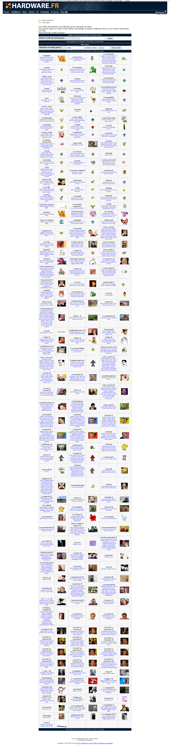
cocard (52, 79)
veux (70, 380)
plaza (79, 243)
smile (71, 418)
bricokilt (105, 163)
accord (83, 233)
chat (41, 57)
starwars (103, 486)
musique (113, 634)
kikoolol (77, 191)
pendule (82, 59)
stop (72, 234)
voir (74, 380)
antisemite (49, 613)
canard (113, 691)
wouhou (71, 530)
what (114, 392)
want (79, 155)
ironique (112, 435)
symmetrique (45, 287)
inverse (51, 169)
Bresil (78, 404)
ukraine (44, 699)
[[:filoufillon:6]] (61, 590)
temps (79, 233)
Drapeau (47, 498)
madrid (112, 545)
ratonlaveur (81, 585)
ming (43, 359)
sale (44, 366)
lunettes (51, 508)
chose (113, 57)
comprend (111, 391)
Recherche (160, 12)
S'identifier (44, 12)
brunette (48, 407)
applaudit (50, 112)
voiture (46, 275)
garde (45, 184)
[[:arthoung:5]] (92, 447)
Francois (43, 564)
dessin (42, 363)
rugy (113, 223)
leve (79, 234)
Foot (81, 403)
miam (81, 255)
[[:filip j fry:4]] (61, 303)
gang (113, 546)
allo (84, 530)
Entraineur (75, 409)
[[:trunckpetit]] (124, 517)
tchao (102, 592)
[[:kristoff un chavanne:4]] (124, 641)
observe (109, 69)
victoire (41, 111)
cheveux (47, 446)
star (105, 350)
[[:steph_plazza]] (93, 244)
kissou (82, 273)
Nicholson (108, 243)
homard (107, 222)
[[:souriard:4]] (124, 616)
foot (115, 539)
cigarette (75, 656)
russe (79, 707)
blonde (112, 351)
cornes (106, 144)
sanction (79, 519)
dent (113, 70)
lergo (40, 260)
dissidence (108, 595)
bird (44, 679)
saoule (107, 236)
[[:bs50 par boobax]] (61, 206)
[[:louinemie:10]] (61, 631)
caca (115, 214)
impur (76, 476)
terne (107, 136)
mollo (77, 596)
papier (105, 213)
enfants (47, 262)
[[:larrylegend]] (61, 681)
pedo (71, 467)
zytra (50, 152)
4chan (105, 339)
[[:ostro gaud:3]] (124, 272)
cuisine (71, 420)
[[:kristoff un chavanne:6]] (93, 652)
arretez (113, 666)
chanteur (77, 617)
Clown (47, 543)
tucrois (113, 470)
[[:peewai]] (124, 154)
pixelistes (43, 272)
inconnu (109, 438)
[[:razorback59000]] (93, 350)
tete (111, 246)
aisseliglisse (75, 559)
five (49, 395)
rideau (45, 69)
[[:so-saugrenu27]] (93, 708)
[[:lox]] (62, 100)
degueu (41, 362)
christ (110, 586)
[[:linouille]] (93, 90)
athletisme (45, 557)
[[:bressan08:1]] (124, 252)
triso (51, 310)
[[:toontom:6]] (124, 578)
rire (103, 363)
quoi (102, 394)
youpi (45, 111)
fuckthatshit (112, 368)
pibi (51, 410)
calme (81, 596)
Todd (46, 395)
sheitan (114, 145)
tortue (71, 302)
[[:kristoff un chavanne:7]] (124, 652)
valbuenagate (111, 548)
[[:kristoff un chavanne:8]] (62, 663)
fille (49, 292)
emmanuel (44, 590)
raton (74, 510)
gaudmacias (112, 269)
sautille (103, 569)
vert (106, 56)
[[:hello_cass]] (61, 80)
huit (76, 252)
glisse (75, 555)
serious (107, 389)
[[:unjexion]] (124, 556)
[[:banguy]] (124, 198)
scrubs (42, 392)
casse (50, 78)
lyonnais (104, 548)
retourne (41, 173)
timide (104, 69)
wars (102, 487)
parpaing (113, 450)
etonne (105, 395)
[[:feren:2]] (92, 499)
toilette (109, 213)
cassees (46, 79)
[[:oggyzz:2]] (124, 681)
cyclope (41, 119)
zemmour (49, 271)
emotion (109, 394)
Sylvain (103, 586)
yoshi (71, 69)
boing (80, 365)
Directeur (75, 407)
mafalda (47, 406)
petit (103, 207)
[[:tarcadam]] (93, 690)
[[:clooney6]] (92, 233)
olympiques (44, 558)
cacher (44, 70)
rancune (108, 200)
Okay (81, 411)
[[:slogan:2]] (92, 556)
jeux (50, 557)
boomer (43, 617)
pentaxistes (49, 272)
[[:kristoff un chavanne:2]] (62, 641)
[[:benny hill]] (61, 181)
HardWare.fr (16, 12)
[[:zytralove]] (93, 154)
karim (102, 539)
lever (81, 234)
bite (76, 380)
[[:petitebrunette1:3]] (61, 406)
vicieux (104, 72)
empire (114, 90)
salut (51, 57)
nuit (75, 98)
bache (77, 556)
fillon (76, 579)
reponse (80, 590)
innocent (82, 377)
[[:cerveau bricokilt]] (124, 162)
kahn (50, 281)
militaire (46, 182)
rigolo (77, 379)
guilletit (46, 298)
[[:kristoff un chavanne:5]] (62, 652)
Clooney (82, 230)
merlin (105, 588)
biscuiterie (81, 102)
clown (46, 263)
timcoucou (43, 368)
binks (111, 486)
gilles (52, 501)
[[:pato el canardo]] (62, 221)
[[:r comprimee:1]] (92, 681)
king (113, 245)
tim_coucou (108, 239)
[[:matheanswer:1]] (61, 350)
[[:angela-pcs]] (61, 233)
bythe (83, 380)
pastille (113, 127)
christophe (73, 631)
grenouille (104, 406)
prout (110, 449)
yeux (77, 305)
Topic (78, 403)
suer (78, 468)
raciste (43, 613)
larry (41, 679)
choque (114, 394)
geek (114, 253)
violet (74, 80)
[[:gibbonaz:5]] (61, 486)
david (112, 386)
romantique (76, 273)
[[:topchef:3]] (61, 435)
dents (104, 59)
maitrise (77, 236)
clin (45, 199)
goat (51, 426)
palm (51, 348)
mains (49, 493)
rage (48, 363)
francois (71, 579)
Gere (78, 411)
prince (108, 379)
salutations (46, 254)
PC (37, 12)
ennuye (113, 234)
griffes (79, 594)
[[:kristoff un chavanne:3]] (93, 641)
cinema (77, 231)
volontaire (75, 590)
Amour (44, 499)
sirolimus (51, 275)
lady (102, 348)
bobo (47, 81)
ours (113, 305)
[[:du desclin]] (62, 708)
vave (43, 681)
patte (51, 60)
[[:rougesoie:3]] (61, 499)
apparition (44, 72)
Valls (83, 499)
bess (104, 542)
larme (71, 470)
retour (83, 579)
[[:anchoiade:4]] (62, 517)
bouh (51, 262)
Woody (71, 682)
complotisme (46, 619)
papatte (46, 61)
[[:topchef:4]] (92, 435)
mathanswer (46, 354)
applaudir (47, 114)
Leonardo (73, 404)
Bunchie (107, 63)
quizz (74, 366)
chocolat (79, 420)
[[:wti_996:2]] (61, 508)
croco (77, 317)
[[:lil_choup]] (124, 214)
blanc (104, 274)
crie (115, 682)
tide (109, 395)
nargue (75, 533)
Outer (44, 546)
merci (82, 82)
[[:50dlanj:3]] (93, 699)
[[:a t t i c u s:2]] (61, 601)
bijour (74, 710)
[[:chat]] (124, 206)
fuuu (45, 363)
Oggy (102, 680)
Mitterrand (49, 564)
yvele (50, 134)
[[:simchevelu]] (124, 58)
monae (46, 600)
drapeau (75, 432)
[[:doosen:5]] (124, 508)
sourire (50, 72)
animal (105, 208)
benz (112, 539)
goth (79, 120)
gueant (103, 433)
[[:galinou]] (124, 110)
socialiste (73, 379)
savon (73, 556)
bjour (114, 408)
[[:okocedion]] (62, 420)
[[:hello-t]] (124, 182)
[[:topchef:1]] (124, 420)
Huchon (46, 303)
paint (49, 137)
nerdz (103, 254)
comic (52, 363)
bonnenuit (74, 102)
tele (82, 243)
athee (103, 389)
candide (72, 593)
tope (52, 395)
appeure (41, 360)
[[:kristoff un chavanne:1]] (124, 631)
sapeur (42, 603)
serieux (109, 388)
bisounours (49, 269)
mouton (103, 172)
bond (71, 365)
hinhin (52, 295)
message (113, 284)
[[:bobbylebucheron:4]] (92, 331)
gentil (48, 274)
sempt (78, 510)
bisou (104, 305)
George (77, 230)
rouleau (110, 216)
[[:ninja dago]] (93, 119)
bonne (71, 98)
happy (72, 416)
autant (75, 233)
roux (42, 296)
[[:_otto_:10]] (61, 672)
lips (71, 270)
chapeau (104, 91)
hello (41, 59)
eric (115, 254)
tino (83, 365)
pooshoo (44, 379)
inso (78, 275)
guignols (49, 567)
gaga (102, 56)
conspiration (46, 620)
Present (47, 501)
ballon (114, 518)
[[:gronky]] (61, 213)
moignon (104, 420)
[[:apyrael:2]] (62, 699)
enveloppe (112, 285)
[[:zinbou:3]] (93, 271)
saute (72, 363)
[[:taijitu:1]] (62, 340)
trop (83, 272)
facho (111, 706)
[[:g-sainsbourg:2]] (61, 568)
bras (49, 392)
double (43, 325)
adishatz (46, 688)
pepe (72, 528)
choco (81, 100)
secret (48, 260)
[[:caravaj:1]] (124, 699)
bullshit (52, 624)
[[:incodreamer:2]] (124, 317)
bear (71, 468)
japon (77, 213)
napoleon (105, 88)
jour (111, 408)
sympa (110, 142)
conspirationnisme (46, 623)
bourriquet (74, 362)
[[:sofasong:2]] (124, 458)
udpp (83, 418)
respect (72, 236)
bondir (76, 365)
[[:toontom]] (93, 568)
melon (46, 201)
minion (41, 507)
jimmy (42, 631)
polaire (103, 500)
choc (105, 394)
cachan (46, 326)
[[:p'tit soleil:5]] (124, 406)
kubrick (110, 245)
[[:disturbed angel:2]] (93, 261)
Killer (51, 544)
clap (53, 111)
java (82, 617)
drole (46, 667)
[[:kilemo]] (124, 447)
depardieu (77, 332)
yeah (110, 361)
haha (83, 339)
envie (82, 155)
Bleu (51, 498)
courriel (107, 285)
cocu (102, 145)
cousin (112, 542)
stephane (74, 243)
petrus (107, 79)
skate (41, 206)
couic (77, 645)
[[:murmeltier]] (93, 69)
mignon (107, 207)
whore (42, 332)
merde (104, 233)
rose (49, 69)
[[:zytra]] (61, 154)
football (103, 540)
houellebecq (73, 673)
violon (108, 634)
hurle (108, 683)
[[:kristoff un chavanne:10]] (124, 663)
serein (81, 559)
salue (45, 511)
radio (74, 634)
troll (114, 63)
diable (106, 142)
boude (114, 230)
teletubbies (73, 517)
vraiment (114, 388)
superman (113, 262)
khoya (108, 542)
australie (49, 175)
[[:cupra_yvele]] (61, 134)
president (72, 376)
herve (42, 611)
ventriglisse (80, 555)
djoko (42, 416)
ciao (103, 63)
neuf (73, 255)
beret (47, 690)
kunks (104, 256)
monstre (108, 57)
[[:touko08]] (93, 198)
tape (52, 392)
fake (47, 624)
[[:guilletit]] (61, 294)
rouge (77, 129)
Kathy (104, 602)
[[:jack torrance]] (124, 244)
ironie (108, 435)
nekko (41, 254)
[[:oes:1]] (93, 283)
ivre (111, 231)
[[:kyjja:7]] (124, 672)
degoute (113, 233)
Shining (82, 568)
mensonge (43, 624)
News (25, 12)
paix (50, 377)
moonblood (105, 594)
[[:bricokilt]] (124, 69)
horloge (77, 59)
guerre (50, 697)
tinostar (41, 82)
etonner (77, 426)
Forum (6, 12)
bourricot (74, 456)
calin (49, 382)
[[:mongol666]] (124, 100)
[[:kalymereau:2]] (92, 303)
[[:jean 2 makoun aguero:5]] (92, 529)
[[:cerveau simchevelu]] (62, 144)
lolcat (44, 243)
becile (50, 566)
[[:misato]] (93, 110)
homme (109, 588)
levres (78, 270)
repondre (74, 591)
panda (51, 376)
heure (79, 60)
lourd (110, 236)
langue (45, 189)
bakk (40, 251)
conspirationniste (46, 621)
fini (83, 645)
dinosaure (112, 59)
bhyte (79, 380)
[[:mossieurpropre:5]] (124, 529)
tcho (72, 223)
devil (111, 147)
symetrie (50, 492)
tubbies (82, 517)
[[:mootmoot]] (124, 172)
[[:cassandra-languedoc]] (93, 206)
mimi (111, 207)
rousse (46, 296)
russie (49, 699)
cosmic (114, 586)
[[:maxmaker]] (124, 80)
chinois (46, 365)
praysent (72, 425)
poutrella (43, 310)
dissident (112, 594)
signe (52, 679)
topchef (73, 419)
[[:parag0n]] (93, 222)
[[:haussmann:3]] (61, 283)
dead (52, 214)
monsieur (109, 447)
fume (79, 655)
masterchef (79, 419)
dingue (50, 296)
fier (52, 128)
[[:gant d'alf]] (92, 144)
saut (82, 362)
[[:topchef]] (92, 420)
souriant (73, 72)
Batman (81, 699)
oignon (49, 251)
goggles (42, 510)
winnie (79, 362)
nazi (52, 611)
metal (76, 120)
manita (82, 593)
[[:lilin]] (61, 172)
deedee (114, 680)
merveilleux (42, 274)
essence (112, 367)
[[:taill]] (93, 190)
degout (47, 360)
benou (103, 197)
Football (73, 403)
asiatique (112, 363)
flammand (104, 438)
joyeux (108, 446)
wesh (42, 377)
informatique (77, 164)
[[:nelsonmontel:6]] (92, 601)
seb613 (43, 271)
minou (111, 205)
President (74, 410)
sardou (77, 615)
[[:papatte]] (61, 58)
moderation (77, 520)
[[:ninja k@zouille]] (124, 119)
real (109, 545)
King (44, 544)
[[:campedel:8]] (124, 690)
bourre (108, 231)
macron (50, 590)
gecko (104, 470)
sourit (52, 154)
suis (72, 531)
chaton (106, 205)
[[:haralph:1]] (124, 499)
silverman (103, 388)
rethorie (106, 275)
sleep (73, 99)
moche (111, 253)
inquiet (113, 163)
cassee (41, 79)
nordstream (44, 697)
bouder (103, 231)
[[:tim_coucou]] (125, 233)
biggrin (71, 222)
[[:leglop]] (124, 189)
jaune (45, 234)
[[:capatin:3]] (92, 458)
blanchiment (108, 439)
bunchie (114, 348)
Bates (108, 602)
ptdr (50, 666)
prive (102, 285)
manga (73, 213)
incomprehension (107, 392)
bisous (74, 270)
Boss (78, 410)
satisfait (108, 93)
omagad (75, 418)
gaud (41, 268)
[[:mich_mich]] (62, 110)
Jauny (108, 229)
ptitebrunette (45, 410)
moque (103, 370)
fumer (83, 655)
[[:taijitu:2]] (92, 340)
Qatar (80, 409)
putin (75, 707)
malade (103, 262)
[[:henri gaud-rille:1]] (61, 271)
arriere (52, 351)
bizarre (43, 293)
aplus (47, 60)
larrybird (48, 681)
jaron (79, 533)
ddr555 (42, 169)
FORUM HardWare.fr (47, 20)
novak (46, 416)
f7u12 (109, 339)
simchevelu (46, 148)
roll (113, 216)
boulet (51, 146)
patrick (43, 554)
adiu (42, 688)
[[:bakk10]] (61, 252)
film (80, 231)
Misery (113, 602)
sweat (75, 468)
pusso (105, 73)
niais (113, 69)
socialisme (49, 569)
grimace (108, 260)
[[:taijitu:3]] (124, 340)
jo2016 (52, 555)
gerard (71, 332)
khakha (105, 216)
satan (105, 145)
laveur (83, 510)
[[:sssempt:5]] (92, 508)
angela (43, 232)
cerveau (41, 143)
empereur (109, 90)
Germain (80, 406)
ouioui (45, 268)
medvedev (42, 700)
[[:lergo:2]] (61, 261)
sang (43, 214)
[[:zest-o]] (93, 543)
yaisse (51, 108)
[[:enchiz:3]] (61, 377)
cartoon (77, 683)
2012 (77, 376)
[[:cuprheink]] (93, 134)
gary (48, 310)
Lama (42, 446)
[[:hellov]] (93, 80)
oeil (48, 199)
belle (52, 603)
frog (78, 527)
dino (107, 59)
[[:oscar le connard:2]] (61, 391)
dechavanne (80, 631)
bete (114, 56)
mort (46, 215)
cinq (44, 393)
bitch (102, 358)
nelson (73, 341)
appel (103, 682)
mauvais (103, 667)
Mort (111, 63)
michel (72, 615)
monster (114, 350)
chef (48, 184)
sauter (75, 462)
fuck (113, 339)
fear (114, 389)
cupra (52, 69)
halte (75, 234)
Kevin (44, 260)
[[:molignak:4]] (93, 673)
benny (42, 181)
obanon (113, 256)
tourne (108, 127)
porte (77, 245)
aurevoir (76, 223)
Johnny (104, 229)
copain (47, 377)
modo (74, 519)
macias (108, 256)
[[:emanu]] (61, 198)
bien (108, 644)
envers (47, 173)
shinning (104, 245)
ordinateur (81, 162)
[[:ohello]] (93, 127)
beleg (83, 120)
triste (115, 135)
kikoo (76, 214)
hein (110, 99)
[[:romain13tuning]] (93, 486)
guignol (44, 567)
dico (40, 681)
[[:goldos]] (93, 470)
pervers (108, 72)
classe (76, 528)
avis (78, 591)
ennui (103, 234)
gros (71, 555)
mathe (49, 352)
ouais (48, 393)
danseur (77, 534)
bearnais (42, 690)
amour (72, 155)
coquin (114, 361)
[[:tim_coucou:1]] (124, 363)
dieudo (79, 499)
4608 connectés (162, 14)
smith (105, 377)
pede (42, 303)
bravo (49, 111)
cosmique (113, 589)
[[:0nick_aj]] (61, 578)
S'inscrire (55, 12)
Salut (82, 410)
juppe (104, 673)
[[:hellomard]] (124, 221)
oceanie (46, 176)
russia (71, 709)
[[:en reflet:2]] (61, 543)
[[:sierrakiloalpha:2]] (124, 377)
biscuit (78, 98)
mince (114, 231)
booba (110, 543)
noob (107, 254)
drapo (77, 441)
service (51, 182)
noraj (71, 533)
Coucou (73, 411)
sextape (104, 546)
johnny (79, 339)
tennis (48, 426)
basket (51, 365)
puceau (113, 72)
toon (83, 682)
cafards (106, 680)
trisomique (43, 312)
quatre (45, 493)
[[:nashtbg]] (61, 127)
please (107, 358)
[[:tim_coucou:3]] (124, 391)
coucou (46, 59)
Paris (72, 406)
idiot (111, 56)
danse (47, 129)
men (41, 393)
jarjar (108, 486)
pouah (52, 362)
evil (109, 147)
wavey (73, 252)
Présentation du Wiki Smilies (94, 41)
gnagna (48, 192)
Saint (76, 406)
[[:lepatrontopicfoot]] (92, 363)
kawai (73, 214)
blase (81, 199)
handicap (48, 437)
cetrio (46, 605)
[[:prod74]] (124, 470)
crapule (109, 546)
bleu (111, 68)
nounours (109, 305)
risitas (73, 602)
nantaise (77, 103)
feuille (114, 272)
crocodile (82, 317)
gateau (83, 98)
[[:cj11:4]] (124, 294)
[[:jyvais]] (92, 162)
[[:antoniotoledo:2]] (61, 317)
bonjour (50, 59)
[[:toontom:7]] (124, 601)
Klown (48, 544)
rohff (114, 543)
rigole (103, 365)
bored (108, 343)
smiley (104, 127)
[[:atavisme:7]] (92, 590)
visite (46, 208)
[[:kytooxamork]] (92, 213)
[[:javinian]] (124, 135)
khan (102, 236)
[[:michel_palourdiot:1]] (124, 543)
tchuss (107, 592)
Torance (113, 243)
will (103, 377)
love (75, 153)
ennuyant (108, 234)
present (82, 423)
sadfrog (82, 527)
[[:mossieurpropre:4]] (61, 529)
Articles (32, 12)
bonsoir (43, 60)
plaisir (47, 380)
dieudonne (73, 499)
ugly (107, 253)
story (52, 260)
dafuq (107, 499)
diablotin (72, 377)
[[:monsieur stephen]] (93, 172)
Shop (62, 12)
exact (75, 60)
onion (44, 251)
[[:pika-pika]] (93, 181)
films (83, 231)
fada (108, 56)
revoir (44, 57)
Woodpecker (78, 682)
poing (110, 237)
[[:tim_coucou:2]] (61, 363)
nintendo (73, 70)
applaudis (44, 112)
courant (108, 549)
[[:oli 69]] (124, 127)
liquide (114, 438)
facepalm (44, 349)
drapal (80, 432)
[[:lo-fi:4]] (124, 568)
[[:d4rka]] (124, 486)
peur (104, 260)
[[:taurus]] (124, 144)
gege (52, 673)
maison (73, 245)
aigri (51, 323)
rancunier (113, 199)
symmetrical (46, 286)
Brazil (82, 404)
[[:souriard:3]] (92, 616)
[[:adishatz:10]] (61, 690)
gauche (43, 570)
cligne (51, 199)
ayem (41, 518)
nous (72, 617)
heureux (50, 109)
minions (42, 508)
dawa (49, 91)
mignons (51, 507)
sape (52, 602)
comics (42, 365)
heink (107, 99)
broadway (77, 618)
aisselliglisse (79, 557)
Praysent (42, 501)
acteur (72, 231)
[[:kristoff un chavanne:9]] (93, 663)
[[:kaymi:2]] (124, 303)
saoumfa (79, 501)
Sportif (80, 407)
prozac (45, 348)
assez (73, 596)
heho (107, 682)
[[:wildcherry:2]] (61, 447)
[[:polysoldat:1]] (124, 284)
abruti (104, 57)
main (108, 112)
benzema (107, 539)
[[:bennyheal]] (124, 331)
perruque (50, 449)
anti (40, 339)
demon (110, 145)
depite (108, 233)
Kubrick (75, 569)
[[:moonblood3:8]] (124, 590)
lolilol (47, 293)
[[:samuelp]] (61, 162)
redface (73, 126)
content (114, 91)
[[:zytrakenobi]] (61, 119)
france (50, 558)
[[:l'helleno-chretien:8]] (61, 616)
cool (71, 273)
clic (46, 325)
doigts (75, 594)
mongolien (50, 312)
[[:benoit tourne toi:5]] (124, 350)
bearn (51, 688)
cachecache (105, 272)
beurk (41, 366)
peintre (114, 436)
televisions (46, 560)
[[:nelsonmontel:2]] (61, 556)
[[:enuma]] (124, 435)
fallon (46, 631)
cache (41, 69)
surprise (81, 363)
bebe (114, 205)
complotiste (49, 617)
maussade (112, 136)
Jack (102, 243)
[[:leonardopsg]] (93, 406)
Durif (107, 586)
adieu (48, 57)
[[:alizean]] (93, 99)
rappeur (105, 545)
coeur (82, 153)
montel (47, 554)
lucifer (106, 147)
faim (71, 422)
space (51, 543)
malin (81, 376)
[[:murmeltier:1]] (93, 294)
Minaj (74, 544)
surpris (113, 260)
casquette (105, 543)
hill (45, 181)
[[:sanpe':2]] (93, 253)
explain (112, 395)
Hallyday (113, 229)
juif (49, 611)
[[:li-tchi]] (61, 332)
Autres (102, 51)
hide (110, 272)
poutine (71, 707)
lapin (112, 73)
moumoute (43, 449)
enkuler (114, 370)
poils (51, 446)
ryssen (46, 611)
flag (73, 434)
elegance (47, 603)
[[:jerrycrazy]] (93, 59)
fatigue (103, 237)
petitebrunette (46, 409)
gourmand (74, 253)
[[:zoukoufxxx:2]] (124, 261)
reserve (77, 593)
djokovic (50, 416)
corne (110, 144)
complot (43, 614)
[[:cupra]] (62, 70)
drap (83, 432)
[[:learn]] (61, 90)
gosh (79, 418)
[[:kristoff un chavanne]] (93, 631)
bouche (79, 272)
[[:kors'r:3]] (61, 458)
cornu (114, 144)
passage (46, 206)
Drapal (42, 498)
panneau (45, 91)
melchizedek (105, 589)
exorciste (108, 569)
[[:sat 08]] (61, 189)
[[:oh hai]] (61, 244)
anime (81, 216)
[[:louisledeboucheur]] (124, 90)
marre (114, 236)
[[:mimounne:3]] (93, 377)
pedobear (81, 467)
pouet (107, 449)
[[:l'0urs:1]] (93, 391)
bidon (108, 367)
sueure (82, 468)
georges (72, 230)
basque (49, 693)
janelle (41, 600)
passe (81, 556)
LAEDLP (46, 502)
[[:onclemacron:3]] (92, 578)
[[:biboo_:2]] (92, 317)
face (48, 348)
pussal (111, 254)
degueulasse (113, 667)
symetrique (44, 492)
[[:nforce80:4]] (61, 470)
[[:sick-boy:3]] (93, 517)
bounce (79, 366)
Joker (77, 699)
